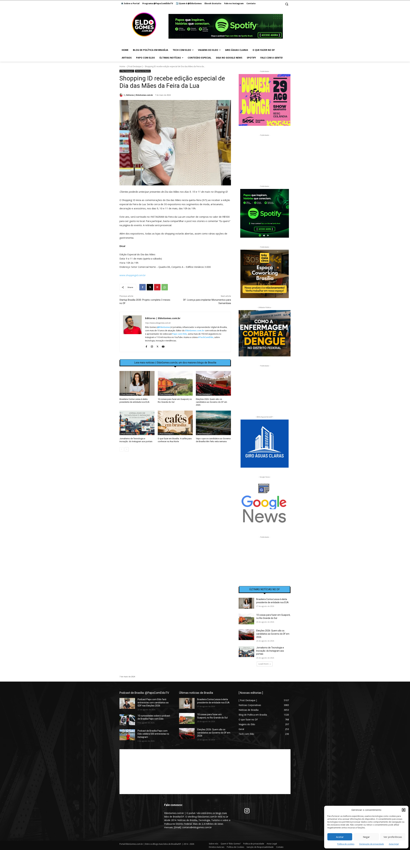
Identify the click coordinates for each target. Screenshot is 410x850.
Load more (263, 663)
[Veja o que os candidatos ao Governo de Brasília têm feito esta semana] (213, 423)
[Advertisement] (175, 481)
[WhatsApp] (164, 287)
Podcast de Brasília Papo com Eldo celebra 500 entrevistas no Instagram (153, 733)
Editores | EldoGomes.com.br (139, 95)
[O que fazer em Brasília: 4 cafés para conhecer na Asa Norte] (175, 423)
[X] (150, 287)
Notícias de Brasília (143, 71)
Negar (366, 836)
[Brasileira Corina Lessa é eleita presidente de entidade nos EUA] (137, 383)
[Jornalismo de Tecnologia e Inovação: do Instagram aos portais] (137, 423)
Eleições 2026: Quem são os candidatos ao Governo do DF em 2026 (211, 402)
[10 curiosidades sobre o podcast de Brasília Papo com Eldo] (127, 719)
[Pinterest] (157, 287)
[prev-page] (121, 449)
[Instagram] (152, 346)
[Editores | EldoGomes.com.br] (121, 95)
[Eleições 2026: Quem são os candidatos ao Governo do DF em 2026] (213, 383)
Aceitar (340, 836)
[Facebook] (142, 287)
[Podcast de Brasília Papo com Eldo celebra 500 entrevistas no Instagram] (127, 734)
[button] (403, 810)
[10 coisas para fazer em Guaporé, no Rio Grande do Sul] (175, 383)
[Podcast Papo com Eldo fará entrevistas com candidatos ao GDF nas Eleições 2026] (127, 703)
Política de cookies (345, 844)
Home (122, 66)
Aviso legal (394, 844)
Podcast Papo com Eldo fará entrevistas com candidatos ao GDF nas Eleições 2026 (153, 702)
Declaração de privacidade (371, 844)
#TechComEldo (205, 337)
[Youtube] (163, 346)
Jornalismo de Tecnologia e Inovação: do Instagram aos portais (270, 650)
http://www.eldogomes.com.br (158, 323)
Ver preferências (393, 836)
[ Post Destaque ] (135, 66)
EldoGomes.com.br (194, 330)
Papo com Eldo (179, 334)
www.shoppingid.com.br (132, 275)
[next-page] (127, 449)
